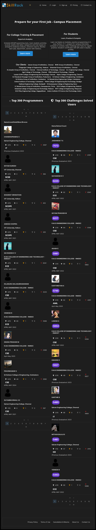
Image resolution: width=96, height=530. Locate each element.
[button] (30, 5)
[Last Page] (26, 116)
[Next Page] (45, 113)
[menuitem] (43, 5)
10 (41, 113)
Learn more (25, 53)
